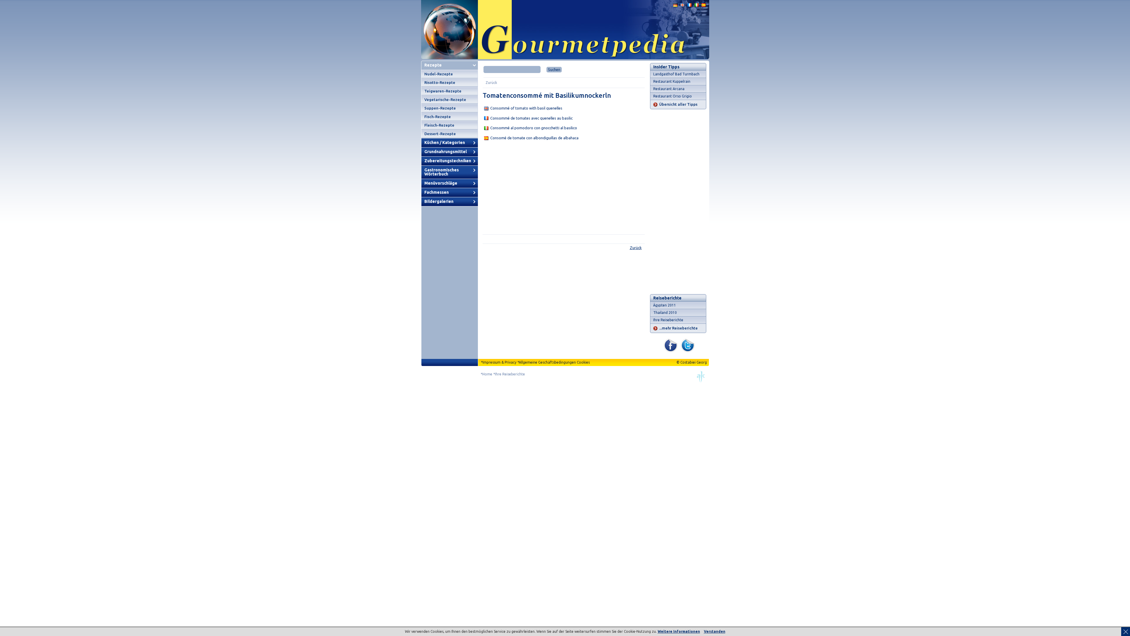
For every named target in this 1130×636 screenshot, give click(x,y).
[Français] (689, 6)
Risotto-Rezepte (439, 82)
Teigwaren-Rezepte (442, 91)
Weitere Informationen (679, 631)
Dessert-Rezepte (440, 134)
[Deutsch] (675, 6)
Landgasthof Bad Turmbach (676, 74)
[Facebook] (671, 351)
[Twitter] (688, 351)
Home (487, 374)
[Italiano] (696, 6)
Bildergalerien (438, 201)
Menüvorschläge (440, 183)
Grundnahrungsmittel (445, 151)
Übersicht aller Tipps (678, 104)
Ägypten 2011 (664, 305)
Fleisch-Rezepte (439, 125)
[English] (682, 6)
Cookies (583, 362)
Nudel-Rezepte (438, 74)
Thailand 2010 (665, 312)
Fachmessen (436, 192)
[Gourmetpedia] (565, 58)
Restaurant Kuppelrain (671, 81)
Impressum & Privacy (499, 362)
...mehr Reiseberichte (678, 328)
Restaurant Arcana (668, 89)
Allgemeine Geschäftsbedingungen (547, 362)
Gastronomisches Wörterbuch (441, 172)
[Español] (704, 6)
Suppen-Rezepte (440, 108)
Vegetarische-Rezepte (445, 99)
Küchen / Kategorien (444, 142)
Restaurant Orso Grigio (672, 96)
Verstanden (714, 631)
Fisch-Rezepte (437, 117)
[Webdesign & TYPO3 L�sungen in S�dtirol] (701, 381)
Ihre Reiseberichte (668, 320)
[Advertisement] (564, 189)
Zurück (491, 83)
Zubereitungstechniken (447, 160)
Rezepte (433, 65)
